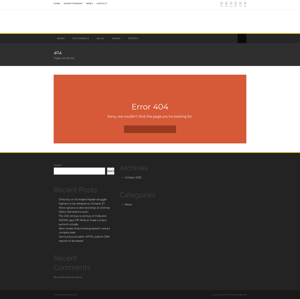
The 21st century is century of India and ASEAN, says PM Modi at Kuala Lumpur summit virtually (83, 220)
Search (58, 165)
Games (116, 38)
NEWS (89, 3)
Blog (100, 38)
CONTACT (101, 3)
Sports (133, 38)
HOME (57, 3)
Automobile (80, 38)
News (61, 38)
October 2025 (133, 177)
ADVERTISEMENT (73, 3)
